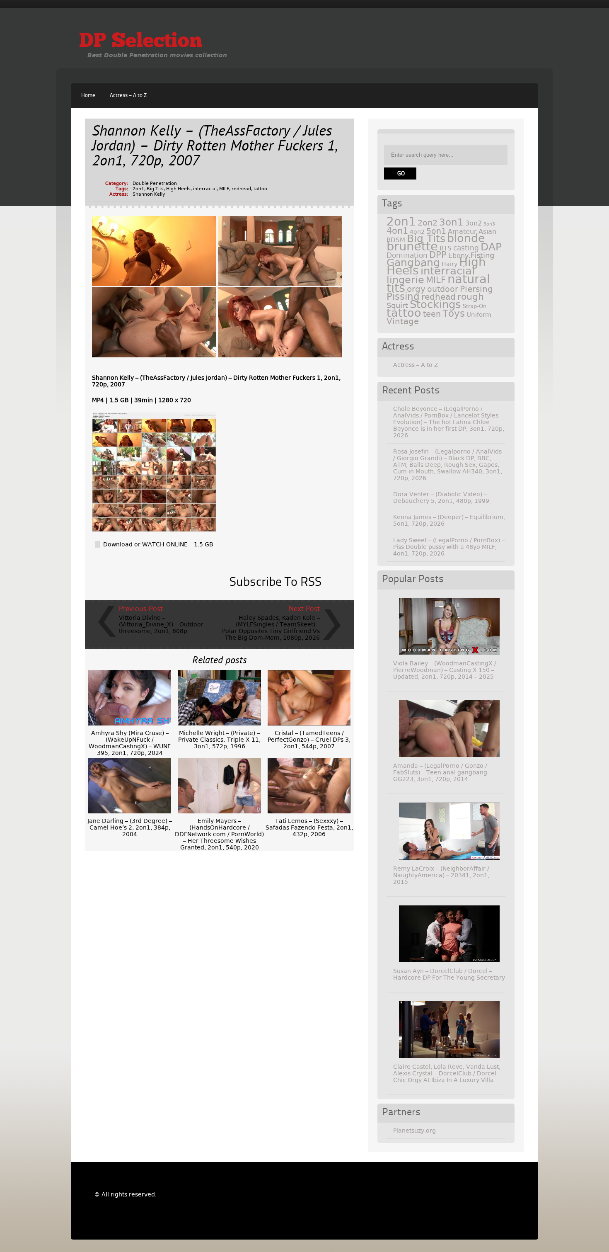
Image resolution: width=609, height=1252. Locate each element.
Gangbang (413, 263)
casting (466, 248)
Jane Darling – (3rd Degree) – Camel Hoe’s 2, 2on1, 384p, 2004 (129, 827)
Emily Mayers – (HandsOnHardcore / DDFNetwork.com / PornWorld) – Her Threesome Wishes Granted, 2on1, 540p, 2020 (219, 834)
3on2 (473, 223)
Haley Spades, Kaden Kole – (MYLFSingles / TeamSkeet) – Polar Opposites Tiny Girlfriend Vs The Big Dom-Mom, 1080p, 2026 (271, 627)
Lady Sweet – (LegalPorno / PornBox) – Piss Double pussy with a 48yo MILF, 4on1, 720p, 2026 (449, 547)
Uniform (478, 314)
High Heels (178, 189)
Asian (487, 231)
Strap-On (474, 306)
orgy (416, 289)
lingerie (405, 280)
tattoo (260, 189)
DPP (438, 255)
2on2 (427, 223)
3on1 (451, 222)
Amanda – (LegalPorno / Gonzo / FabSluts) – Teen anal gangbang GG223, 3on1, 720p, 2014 (440, 772)
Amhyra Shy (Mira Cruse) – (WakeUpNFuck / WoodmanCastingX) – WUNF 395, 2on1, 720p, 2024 (130, 743)
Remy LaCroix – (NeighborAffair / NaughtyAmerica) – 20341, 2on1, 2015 (441, 875)
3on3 (489, 224)
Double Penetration (155, 183)
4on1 (397, 231)
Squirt (397, 305)
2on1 (138, 189)
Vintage (403, 321)
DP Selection (140, 42)
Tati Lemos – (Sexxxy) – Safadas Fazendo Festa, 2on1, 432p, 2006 (309, 827)
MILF (224, 189)
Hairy (449, 264)
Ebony (458, 256)
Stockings (435, 304)
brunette (412, 246)
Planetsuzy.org (414, 1130)
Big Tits (155, 189)
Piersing (476, 289)
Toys (453, 313)
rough (470, 296)
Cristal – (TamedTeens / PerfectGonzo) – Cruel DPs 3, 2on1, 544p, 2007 (309, 740)
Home (88, 95)
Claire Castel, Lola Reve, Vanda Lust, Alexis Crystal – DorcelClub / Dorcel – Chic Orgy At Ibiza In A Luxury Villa (447, 1073)
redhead (241, 189)
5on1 (436, 231)
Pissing (403, 296)
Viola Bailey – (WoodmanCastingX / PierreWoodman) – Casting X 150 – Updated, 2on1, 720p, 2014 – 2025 (444, 670)
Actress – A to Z (128, 95)
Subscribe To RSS (275, 582)
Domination (407, 255)
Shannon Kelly (149, 194)
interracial (205, 189)
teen (432, 314)
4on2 (417, 231)
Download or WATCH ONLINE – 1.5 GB (158, 544)
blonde (466, 238)
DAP (491, 247)
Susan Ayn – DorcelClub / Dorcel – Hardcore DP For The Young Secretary (449, 974)
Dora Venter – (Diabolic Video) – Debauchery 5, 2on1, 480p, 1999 (441, 497)
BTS (446, 248)
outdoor (442, 289)
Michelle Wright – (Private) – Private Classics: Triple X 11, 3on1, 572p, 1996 (219, 740)
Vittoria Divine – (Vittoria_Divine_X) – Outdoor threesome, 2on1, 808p (161, 624)
